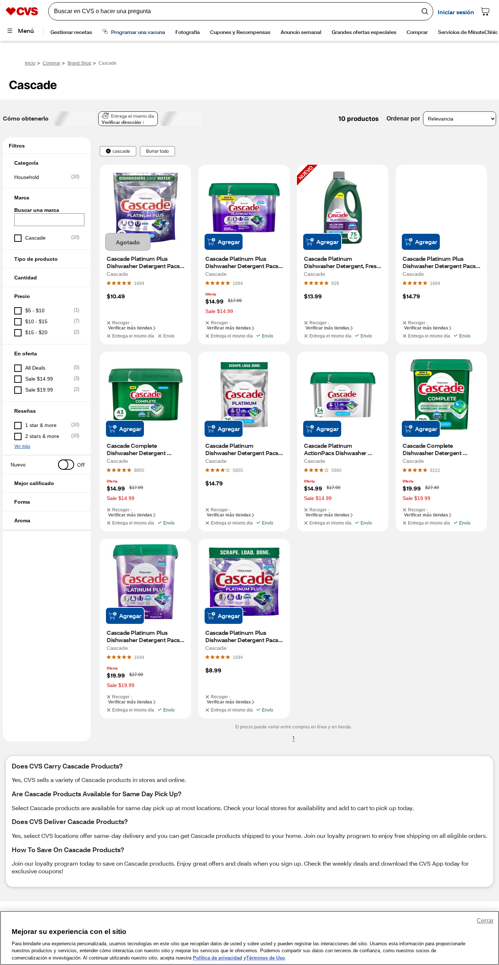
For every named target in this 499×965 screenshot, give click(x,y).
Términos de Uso (265, 957)
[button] (47, 163)
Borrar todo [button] (157, 151)
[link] (139, 283)
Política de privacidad (217, 957)
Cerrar (485, 921)
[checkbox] (46, 177)
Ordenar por (403, 118)
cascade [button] (121, 151)
